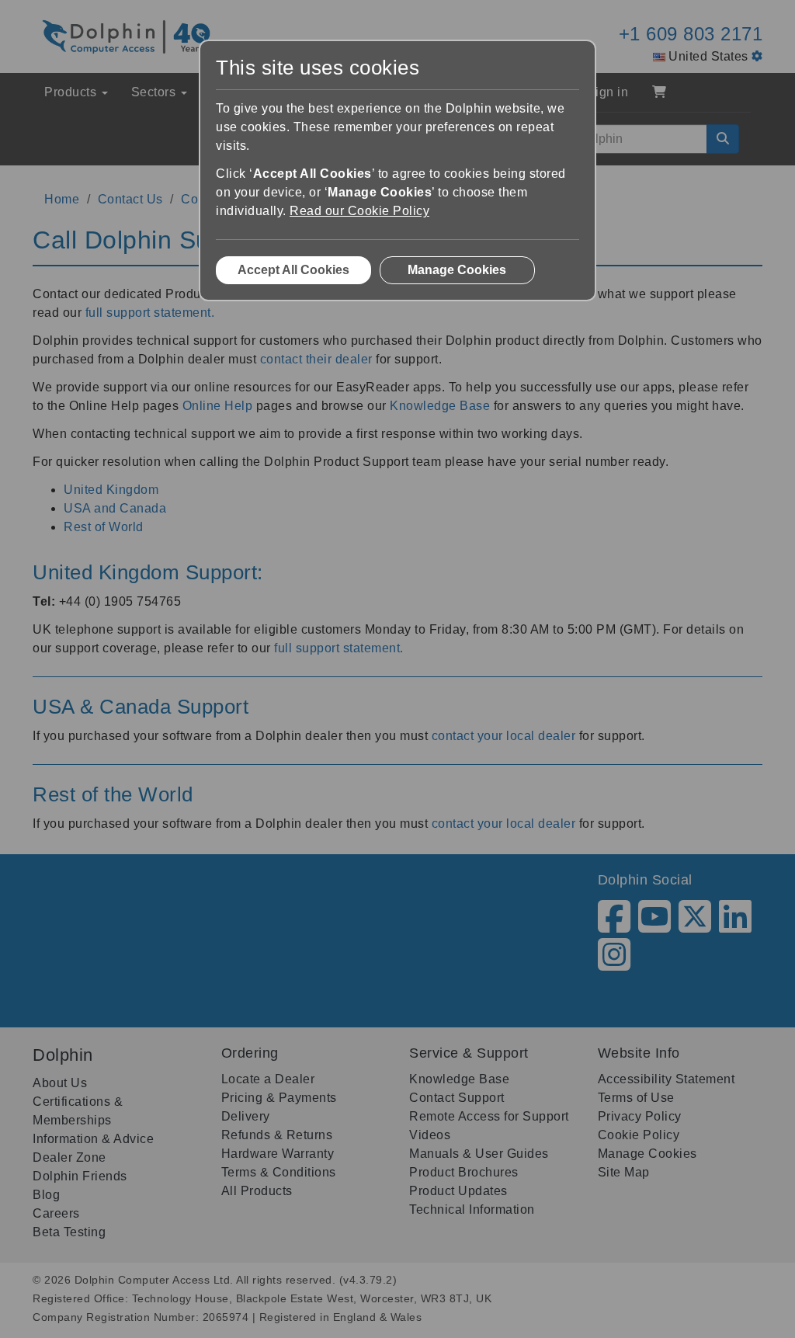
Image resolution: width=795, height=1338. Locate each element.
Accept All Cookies (293, 269)
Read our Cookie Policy (359, 210)
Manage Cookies (457, 269)
